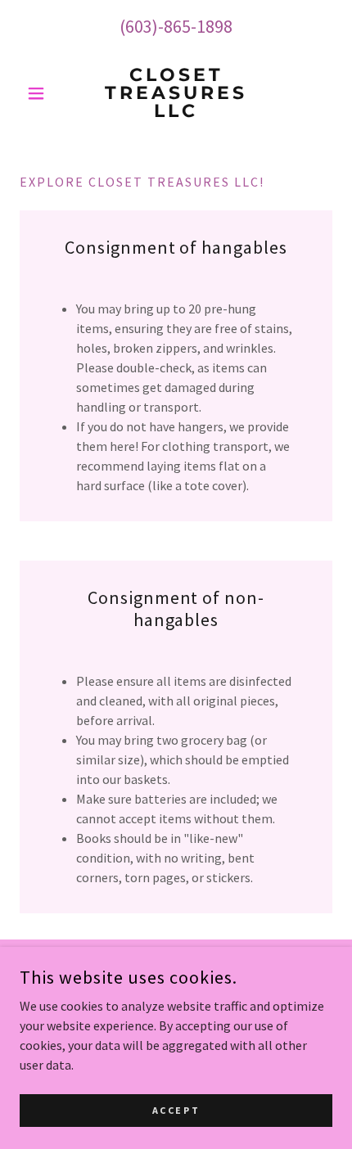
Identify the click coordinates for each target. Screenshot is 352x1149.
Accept (176, 1110)
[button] (43, 93)
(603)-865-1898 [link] (176, 26)
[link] (175, 93)
